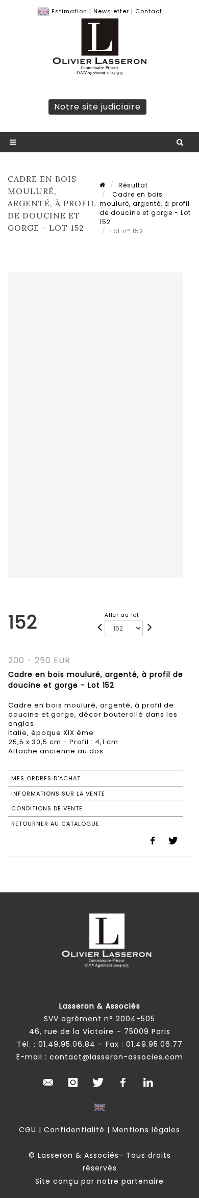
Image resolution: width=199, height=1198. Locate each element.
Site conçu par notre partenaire (99, 1181)
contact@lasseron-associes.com (116, 1057)
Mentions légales (146, 1130)
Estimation (69, 11)
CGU (27, 1130)
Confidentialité (74, 1130)
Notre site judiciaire (97, 107)
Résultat (133, 185)
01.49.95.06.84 (66, 1044)
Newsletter (111, 11)
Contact (148, 11)
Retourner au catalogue (55, 824)
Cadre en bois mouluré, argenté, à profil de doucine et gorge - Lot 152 (145, 208)
